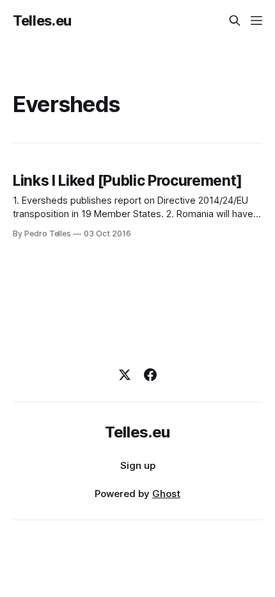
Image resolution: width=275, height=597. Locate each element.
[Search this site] (234, 20)
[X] (124, 374)
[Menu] (256, 20)
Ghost (166, 493)
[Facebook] (150, 374)
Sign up (137, 465)
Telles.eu (42, 20)
